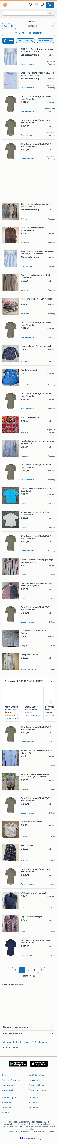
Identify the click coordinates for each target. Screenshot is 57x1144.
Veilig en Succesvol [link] (11, 1080)
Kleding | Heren (23, 41)
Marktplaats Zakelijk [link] (38, 1075)
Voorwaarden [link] (8, 1085)
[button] (37, 5)
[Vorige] (15, 970)
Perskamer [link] (7, 1102)
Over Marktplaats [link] (10, 1097)
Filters (10, 40)
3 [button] (35, 970)
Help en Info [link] (34, 1080)
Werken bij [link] (33, 1097)
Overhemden (43, 41)
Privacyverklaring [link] (36, 1085)
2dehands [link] (6, 1107)
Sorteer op (30, 21)
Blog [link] (4, 1075)
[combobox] (25, 13)
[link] (5, 5)
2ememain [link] (33, 1107)
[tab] (5, 26)
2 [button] (28, 970)
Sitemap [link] (6, 1112)
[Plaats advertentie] (50, 5)
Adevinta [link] (32, 1102)
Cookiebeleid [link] (8, 1090)
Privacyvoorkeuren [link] (37, 1090)
